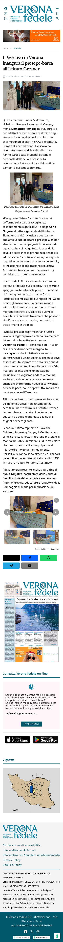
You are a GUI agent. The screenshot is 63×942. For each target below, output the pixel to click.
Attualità (18, 48)
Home (5, 48)
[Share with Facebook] (29, 558)
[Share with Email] (29, 566)
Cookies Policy (12, 864)
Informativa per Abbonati (19, 850)
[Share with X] (11, 558)
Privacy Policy (11, 860)
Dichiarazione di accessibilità (21, 845)
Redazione (35, 76)
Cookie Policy (42, 937)
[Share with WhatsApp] (48, 558)
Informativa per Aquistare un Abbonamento (31, 855)
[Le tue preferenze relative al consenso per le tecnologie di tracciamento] (57, 936)
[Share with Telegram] (11, 566)
